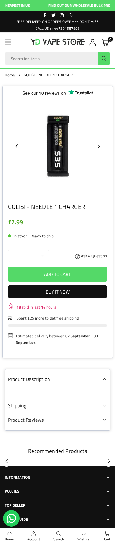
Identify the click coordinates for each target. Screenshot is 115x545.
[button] (8, 42)
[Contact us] (11, 518)
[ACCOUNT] (92, 42)
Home (10, 75)
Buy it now (58, 291)
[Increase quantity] (42, 256)
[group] (57, 146)
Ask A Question (93, 256)
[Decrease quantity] (15, 256)
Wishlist (83, 539)
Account (33, 539)
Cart (107, 539)
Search (58, 539)
